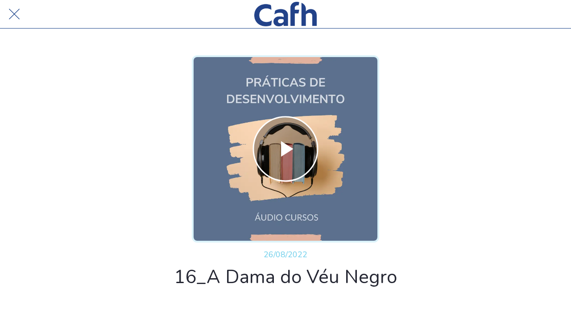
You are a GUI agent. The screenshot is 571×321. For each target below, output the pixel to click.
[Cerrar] (14, 14)
